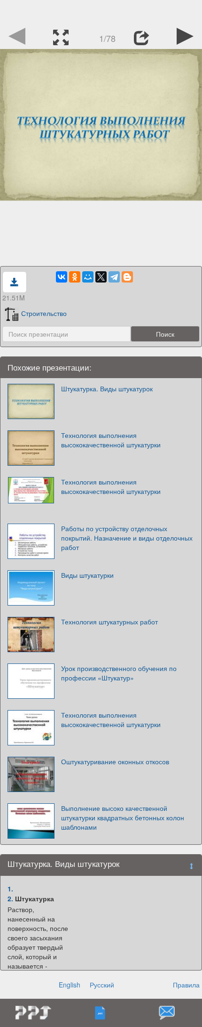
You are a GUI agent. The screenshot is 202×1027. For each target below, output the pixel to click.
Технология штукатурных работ (109, 621)
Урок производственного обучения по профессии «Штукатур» (119, 672)
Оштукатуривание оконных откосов (115, 761)
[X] (101, 277)
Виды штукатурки (87, 575)
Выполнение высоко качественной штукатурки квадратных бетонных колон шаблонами (122, 817)
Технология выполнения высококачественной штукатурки (111, 439)
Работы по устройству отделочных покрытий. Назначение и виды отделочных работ (127, 538)
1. (10, 888)
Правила (186, 984)
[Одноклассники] (74, 277)
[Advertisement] (101, 12)
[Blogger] (127, 277)
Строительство (44, 313)
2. (10, 898)
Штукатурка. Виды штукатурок (107, 388)
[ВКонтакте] (61, 277)
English (69, 984)
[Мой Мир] (87, 277)
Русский (102, 984)
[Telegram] (114, 277)
